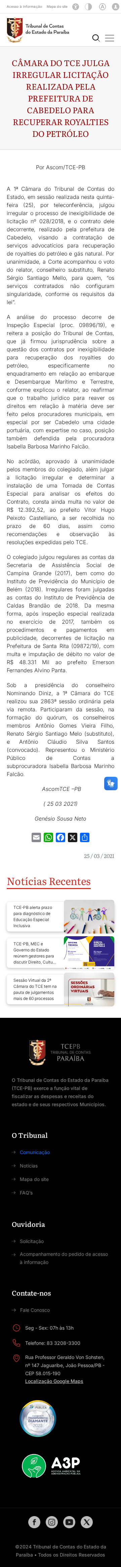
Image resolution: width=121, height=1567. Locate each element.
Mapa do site (57, 6)
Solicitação (32, 1241)
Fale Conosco (35, 1310)
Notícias (29, 1166)
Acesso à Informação (24, 6)
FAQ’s (26, 1192)
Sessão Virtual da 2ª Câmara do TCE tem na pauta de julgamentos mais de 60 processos (35, 989)
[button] (109, 38)
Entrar (115, 6)
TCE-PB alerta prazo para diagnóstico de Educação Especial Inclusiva (32, 916)
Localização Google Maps (54, 1381)
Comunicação (35, 1152)
